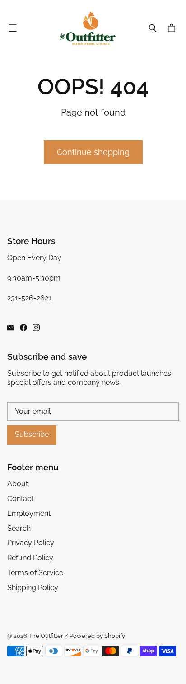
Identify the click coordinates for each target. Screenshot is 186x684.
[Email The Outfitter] (11, 327)
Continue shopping (93, 152)
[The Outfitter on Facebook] (23, 327)
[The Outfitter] (90, 28)
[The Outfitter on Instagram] (36, 327)
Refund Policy (30, 557)
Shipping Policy (32, 587)
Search (19, 528)
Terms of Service (35, 572)
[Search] (153, 28)
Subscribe (32, 434)
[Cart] (173, 28)
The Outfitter (45, 635)
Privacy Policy (30, 543)
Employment (29, 513)
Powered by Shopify (97, 635)
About (17, 483)
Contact (20, 498)
